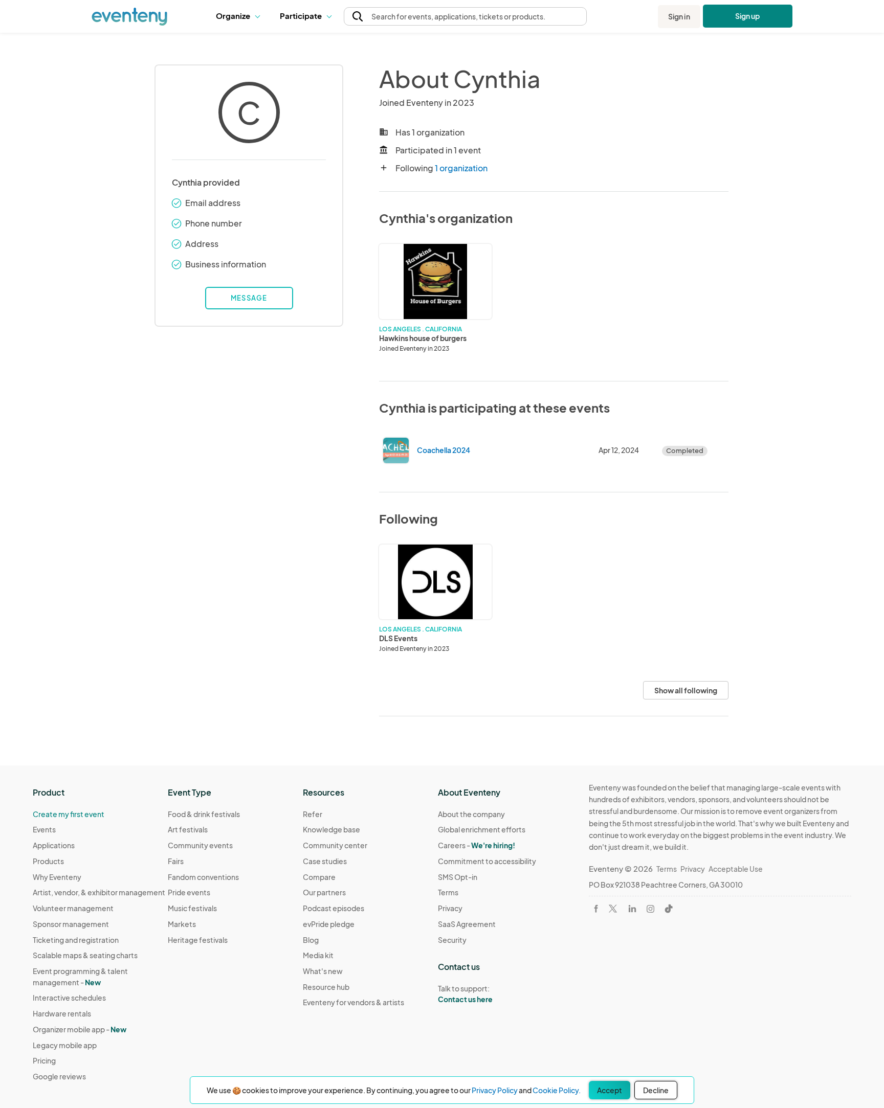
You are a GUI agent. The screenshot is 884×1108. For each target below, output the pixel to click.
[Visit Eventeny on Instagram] (650, 909)
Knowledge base (331, 829)
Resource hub (326, 986)
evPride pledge (329, 924)
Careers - (476, 845)
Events (44, 829)
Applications (54, 845)
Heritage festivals (198, 939)
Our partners (324, 892)
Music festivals (192, 908)
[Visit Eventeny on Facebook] (596, 908)
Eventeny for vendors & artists (353, 1002)
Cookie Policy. (557, 1090)
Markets (182, 924)
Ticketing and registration (76, 939)
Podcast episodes (333, 908)
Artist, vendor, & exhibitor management (99, 892)
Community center (335, 845)
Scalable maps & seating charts (85, 955)
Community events (200, 845)
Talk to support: (465, 994)
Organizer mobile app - (79, 1029)
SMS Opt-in (457, 876)
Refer (312, 814)
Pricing (44, 1060)
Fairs (176, 861)
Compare (319, 876)
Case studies (325, 861)
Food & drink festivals (204, 814)
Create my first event (68, 814)
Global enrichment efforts (481, 829)
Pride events (189, 892)
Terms (448, 892)
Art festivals (188, 829)
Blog (311, 939)
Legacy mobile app (65, 1045)
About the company (471, 814)
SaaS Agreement (467, 924)
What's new (323, 971)
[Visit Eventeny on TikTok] (668, 908)
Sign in (679, 16)
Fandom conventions (203, 876)
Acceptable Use (736, 868)
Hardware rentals (62, 1013)
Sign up (747, 15)
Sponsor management (71, 924)
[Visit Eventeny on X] (613, 908)
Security (452, 939)
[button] (240, 16)
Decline (656, 1090)
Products (48, 861)
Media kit (318, 955)
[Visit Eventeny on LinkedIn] (632, 908)
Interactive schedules (69, 997)
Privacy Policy (495, 1090)
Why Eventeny (57, 876)
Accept (609, 1090)
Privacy (450, 908)
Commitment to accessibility (487, 861)
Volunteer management (73, 908)
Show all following (685, 690)
